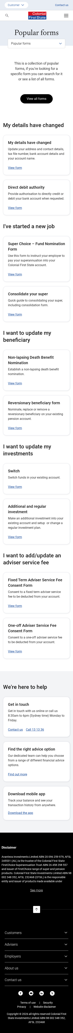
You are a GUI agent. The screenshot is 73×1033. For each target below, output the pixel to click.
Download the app (20, 813)
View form (15, 168)
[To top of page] (36, 909)
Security (48, 1002)
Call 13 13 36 (35, 729)
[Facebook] (20, 993)
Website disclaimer (44, 1006)
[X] (52, 993)
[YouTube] (31, 993)
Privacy (21, 1006)
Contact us (61, 5)
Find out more (17, 774)
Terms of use (28, 1002)
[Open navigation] (66, 15)
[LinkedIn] (41, 993)
